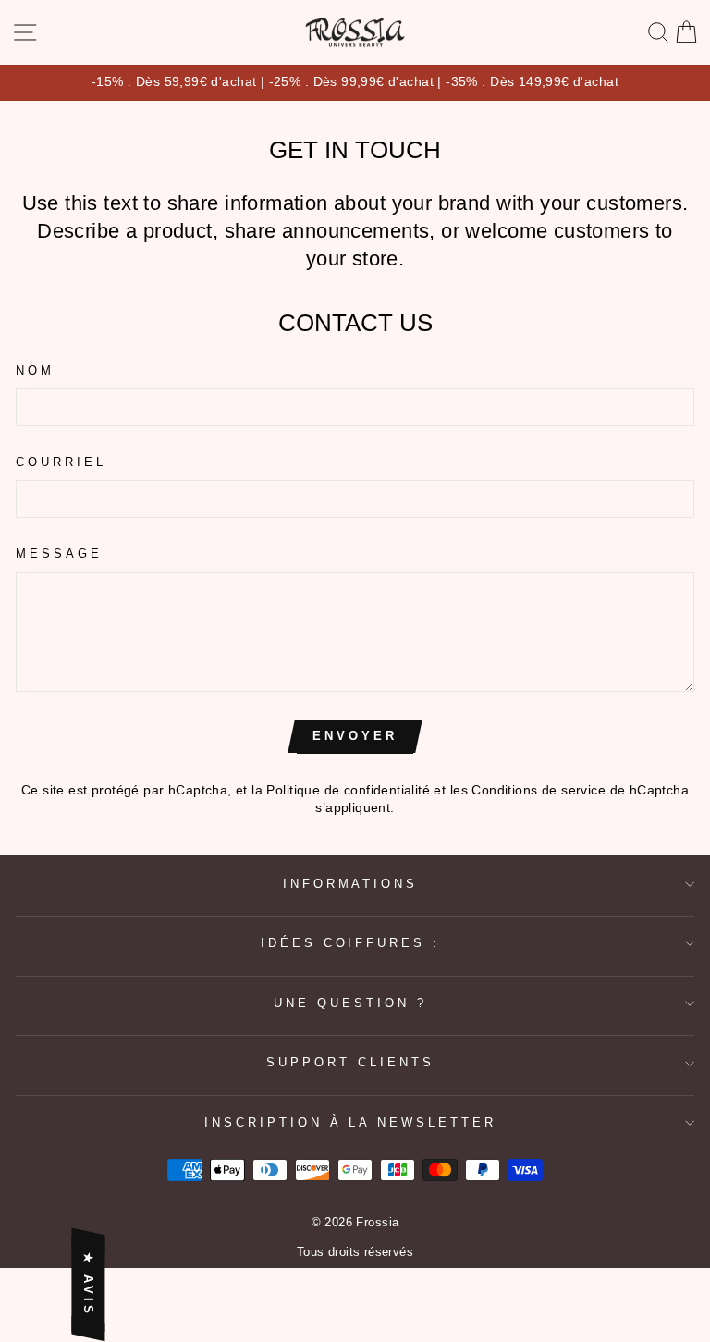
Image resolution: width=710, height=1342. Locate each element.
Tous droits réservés (355, 1252)
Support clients (350, 1062)
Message (59, 553)
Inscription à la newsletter (350, 1122)
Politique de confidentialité (348, 789)
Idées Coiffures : (351, 943)
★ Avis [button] (88, 1285)
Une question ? (350, 1003)
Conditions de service (538, 789)
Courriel (61, 462)
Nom (35, 370)
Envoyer (354, 736)
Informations (351, 884)
